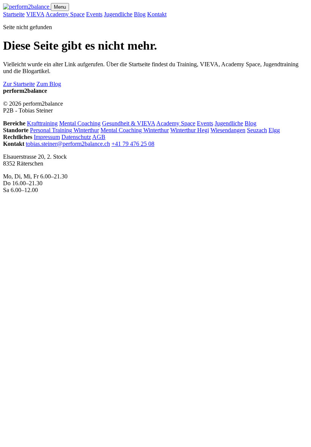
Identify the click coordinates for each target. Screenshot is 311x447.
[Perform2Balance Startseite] (27, 6)
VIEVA (35, 14)
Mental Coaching (80, 123)
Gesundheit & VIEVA (128, 123)
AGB (98, 137)
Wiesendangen (227, 130)
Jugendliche (118, 14)
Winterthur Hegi (189, 130)
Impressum (47, 137)
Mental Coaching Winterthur (135, 130)
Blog (140, 14)
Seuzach (257, 130)
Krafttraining (42, 123)
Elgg (274, 130)
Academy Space (65, 14)
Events (94, 14)
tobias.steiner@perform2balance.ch (68, 144)
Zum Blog (48, 84)
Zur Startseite (19, 84)
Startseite (14, 14)
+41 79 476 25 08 (133, 144)
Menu (60, 7)
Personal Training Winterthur (64, 130)
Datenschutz (76, 137)
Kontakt (156, 14)
